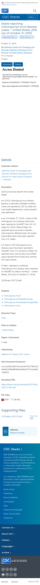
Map (4, 318)
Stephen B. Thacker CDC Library (15, 354)
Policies (5, 540)
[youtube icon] (3, 574)
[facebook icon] (3, 569)
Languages (7, 546)
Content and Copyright (13, 509)
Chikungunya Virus (12, 305)
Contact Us (8, 518)
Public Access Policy (12, 514)
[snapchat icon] (11, 574)
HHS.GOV (4, 582)
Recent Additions (11, 497)
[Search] (35, 10)
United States (8, 330)
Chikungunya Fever (12, 295)
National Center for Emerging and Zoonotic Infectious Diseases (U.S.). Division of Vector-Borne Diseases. (17, 50)
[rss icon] (15, 574)
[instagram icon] (11, 569)
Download (7, 64)
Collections (8, 493)
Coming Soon (9, 501)
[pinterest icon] (7, 574)
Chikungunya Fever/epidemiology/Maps (21, 302)
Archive (5, 552)
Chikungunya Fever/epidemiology (18, 299)
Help (6, 505)
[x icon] (7, 569)
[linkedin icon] (15, 569)
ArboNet (7, 179)
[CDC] (5, 10)
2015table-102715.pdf (11, 416)
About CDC (7, 533)
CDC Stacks (12, 449)
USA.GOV (14, 582)
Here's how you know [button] (9, 5)
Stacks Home (9, 489)
